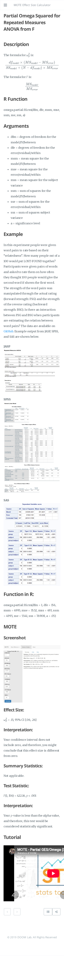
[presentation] (28, 55)
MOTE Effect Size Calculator (32, 5)
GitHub (8, 331)
